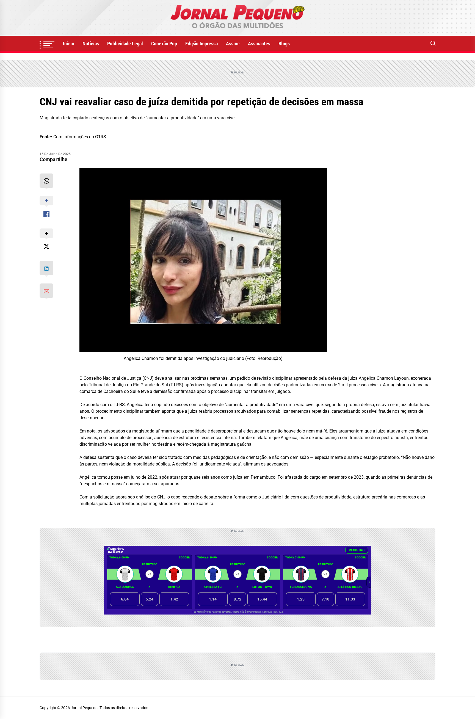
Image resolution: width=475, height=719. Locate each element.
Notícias (90, 43)
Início (68, 43)
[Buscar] (432, 43)
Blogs (284, 43)
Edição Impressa (201, 43)
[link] (237, 18)
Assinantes (259, 43)
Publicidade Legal (125, 43)
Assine (233, 43)
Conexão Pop (164, 43)
